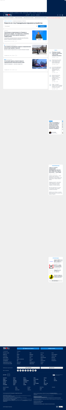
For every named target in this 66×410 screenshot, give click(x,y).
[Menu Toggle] (3, 15)
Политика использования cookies (38, 401)
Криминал (31, 354)
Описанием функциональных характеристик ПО (40, 397)
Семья (42, 363)
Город (18, 357)
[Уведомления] (60, 15)
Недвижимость (32, 362)
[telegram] (18, 370)
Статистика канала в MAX (7, 363)
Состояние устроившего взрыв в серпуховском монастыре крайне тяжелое (17, 47)
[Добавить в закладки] (46, 41)
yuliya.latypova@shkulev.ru (53, 393)
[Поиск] (58, 15)
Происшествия (43, 357)
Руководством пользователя (38, 396)
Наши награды (5, 357)
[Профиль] (62, 15)
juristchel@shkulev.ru (25, 400)
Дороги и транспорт (20, 359)
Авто (18, 352)
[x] (30, 370)
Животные (19, 362)
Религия (42, 362)
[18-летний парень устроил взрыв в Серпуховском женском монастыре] (39, 64)
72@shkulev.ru (13, 399)
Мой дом (31, 359)
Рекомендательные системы (37, 402)
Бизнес (18, 354)
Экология (53, 357)
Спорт (53, 352)
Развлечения (43, 360)
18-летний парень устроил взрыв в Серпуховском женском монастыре (14, 61)
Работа (42, 359)
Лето (30, 357)
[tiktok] (35, 370)
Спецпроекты (54, 360)
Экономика (53, 359)
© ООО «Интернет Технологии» (7, 406)
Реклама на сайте (6, 352)
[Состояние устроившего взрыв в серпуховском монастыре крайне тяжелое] (39, 49)
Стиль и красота (54, 354)
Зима (30, 352)
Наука (31, 360)
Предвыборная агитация (7, 362)
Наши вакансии (5, 359)
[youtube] (33, 370)
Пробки (33, 15)
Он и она (42, 352)
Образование (32, 363)
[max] (28, 370)
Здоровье (18, 363)
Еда (17, 360)
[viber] (25, 370)
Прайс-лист (5, 354)
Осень (42, 354)
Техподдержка (5, 360)
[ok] (23, 370)
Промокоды (56, 258)
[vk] (20, 370)
